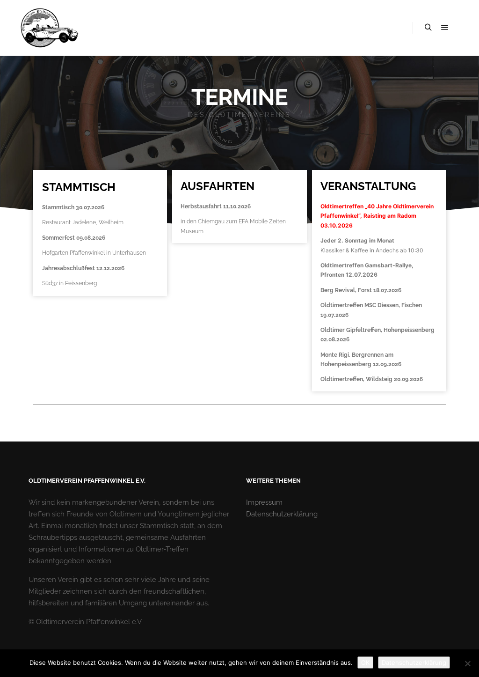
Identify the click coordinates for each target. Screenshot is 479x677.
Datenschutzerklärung (282, 514)
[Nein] (467, 663)
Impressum (264, 502)
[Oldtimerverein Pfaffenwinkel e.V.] (49, 28)
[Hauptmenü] (444, 28)
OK (365, 662)
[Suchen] (428, 28)
